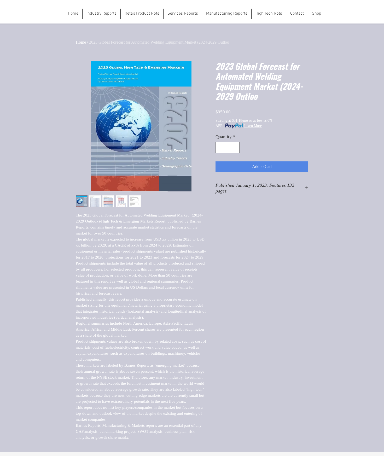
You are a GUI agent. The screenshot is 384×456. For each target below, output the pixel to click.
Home (81, 42)
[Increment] (235, 147)
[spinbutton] (227, 147)
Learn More (253, 126)
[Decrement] (220, 147)
